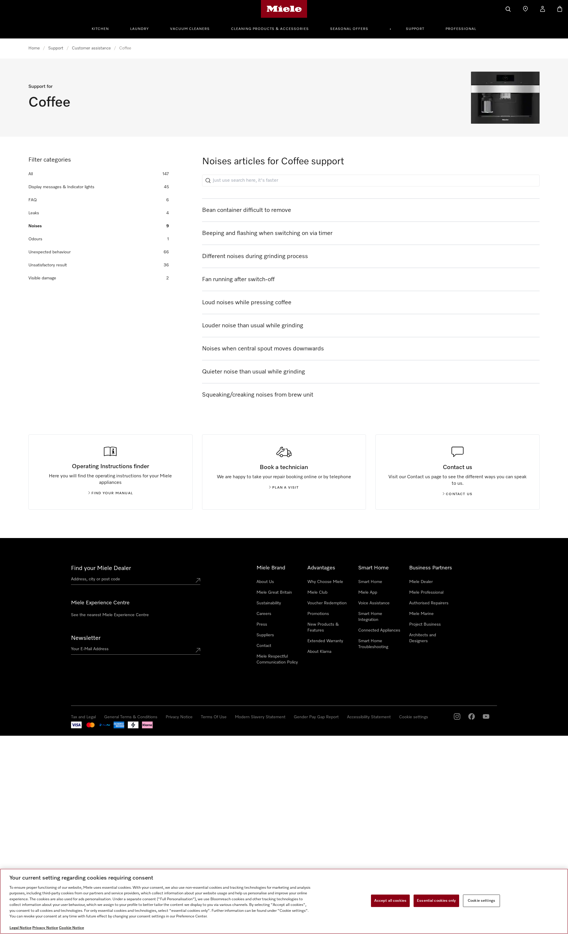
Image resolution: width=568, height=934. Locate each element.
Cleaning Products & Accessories (270, 29)
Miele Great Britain (274, 592)
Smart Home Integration (370, 617)
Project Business (425, 624)
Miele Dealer (421, 582)
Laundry (139, 29)
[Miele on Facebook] (471, 716)
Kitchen (100, 29)
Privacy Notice (179, 717)
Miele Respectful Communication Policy (277, 659)
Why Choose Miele (325, 582)
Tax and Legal (83, 717)
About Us (265, 582)
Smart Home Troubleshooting (373, 644)
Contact (263, 646)
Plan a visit (285, 487)
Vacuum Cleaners (190, 29)
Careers (263, 614)
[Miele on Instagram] (457, 716)
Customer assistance (91, 48)
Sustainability (268, 603)
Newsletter (86, 638)
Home (34, 48)
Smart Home (370, 582)
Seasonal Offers (349, 29)
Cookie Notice (71, 928)
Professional (461, 29)
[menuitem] (103, 28)
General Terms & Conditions (130, 717)
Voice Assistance (374, 603)
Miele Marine (421, 614)
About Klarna (319, 652)
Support (415, 29)
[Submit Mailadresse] (198, 650)
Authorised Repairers (428, 603)
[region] (284, 901)
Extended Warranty (325, 641)
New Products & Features (323, 627)
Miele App (367, 592)
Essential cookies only (436, 901)
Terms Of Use (214, 717)
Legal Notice (20, 928)
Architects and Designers (422, 638)
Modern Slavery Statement (260, 717)
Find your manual (112, 493)
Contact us (459, 494)
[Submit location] (198, 580)
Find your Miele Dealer (101, 568)
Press (261, 624)
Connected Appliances (379, 630)
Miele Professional (426, 592)
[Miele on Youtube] (486, 716)
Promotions (318, 614)
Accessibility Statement (369, 717)
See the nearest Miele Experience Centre (110, 615)
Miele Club (317, 592)
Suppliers (265, 635)
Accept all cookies (390, 901)
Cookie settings (413, 717)
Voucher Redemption (327, 603)
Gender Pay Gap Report (316, 717)
